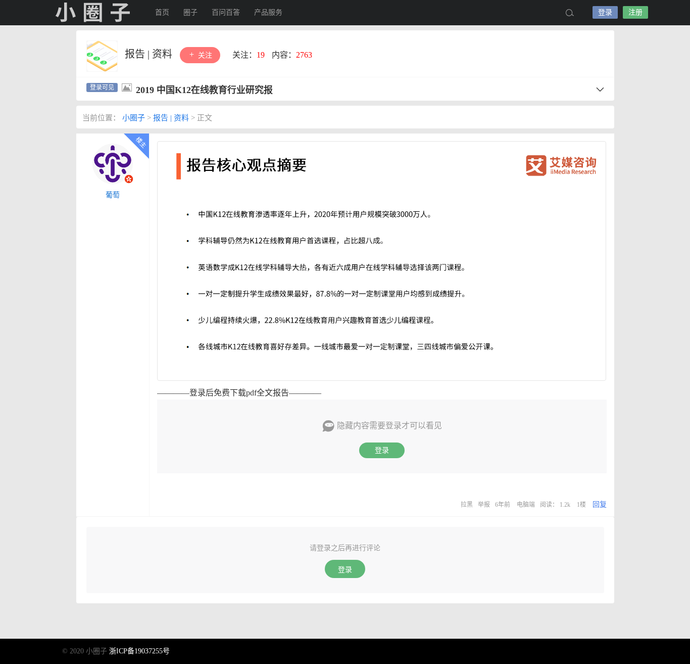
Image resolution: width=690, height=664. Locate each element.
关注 (204, 55)
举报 (484, 504)
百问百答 (226, 12)
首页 (162, 12)
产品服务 (268, 12)
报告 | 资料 (150, 54)
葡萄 (113, 195)
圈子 (190, 12)
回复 (600, 504)
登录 (605, 12)
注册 (635, 12)
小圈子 (92, 12)
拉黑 (467, 504)
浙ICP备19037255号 (139, 651)
